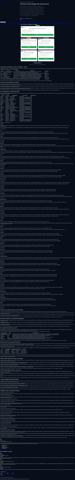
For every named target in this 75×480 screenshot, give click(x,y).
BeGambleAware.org (44, 64)
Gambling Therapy (4, 473)
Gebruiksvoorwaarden (6, 476)
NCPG (13, 473)
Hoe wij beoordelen (14, 476)
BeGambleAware (9, 473)
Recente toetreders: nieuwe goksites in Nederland (15, 23)
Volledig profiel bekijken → (3, 449)
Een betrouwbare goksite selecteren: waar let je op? (41, 23)
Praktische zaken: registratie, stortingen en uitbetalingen (28, 23)
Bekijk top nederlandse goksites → (24, 17)
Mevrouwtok (2, 0)
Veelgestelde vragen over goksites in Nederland (67, 23)
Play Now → (37, 34)
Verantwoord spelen (19, 476)
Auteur (1, 1)
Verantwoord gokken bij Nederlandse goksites (54, 23)
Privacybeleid (2, 476)
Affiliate (10, 476)
